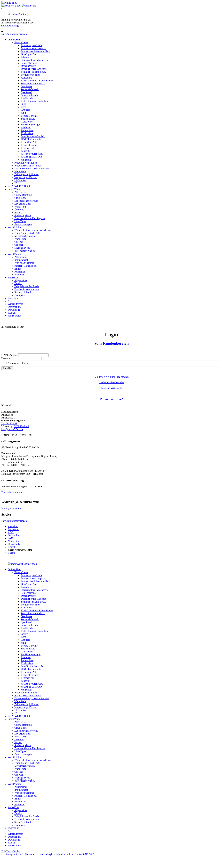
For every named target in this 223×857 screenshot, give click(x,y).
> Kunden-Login (44, 854)
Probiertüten (27, 130)
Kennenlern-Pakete (31, 145)
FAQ (17, 183)
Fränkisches (27, 57)
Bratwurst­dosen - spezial (33, 48)
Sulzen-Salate (28, 118)
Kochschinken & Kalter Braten (37, 80)
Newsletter (13, 541)
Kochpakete (27, 133)
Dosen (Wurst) (28, 66)
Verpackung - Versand (25, 177)
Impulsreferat (21, 260)
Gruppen (19, 244)
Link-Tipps (20, 221)
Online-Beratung (10, 25)
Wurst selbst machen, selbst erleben (32, 230)
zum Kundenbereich (112, 343)
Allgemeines (20, 257)
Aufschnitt (26, 77)
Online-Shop (14, 39)
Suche (16, 851)
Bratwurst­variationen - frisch (35, 51)
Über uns (19, 209)
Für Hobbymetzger (30, 124)
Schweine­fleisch (29, 95)
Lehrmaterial (27, 148)
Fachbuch (19, 274)
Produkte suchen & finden (27, 165)
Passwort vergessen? (111, 388)
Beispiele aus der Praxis (26, 286)
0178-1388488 (21, 426)
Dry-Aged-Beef (29, 54)
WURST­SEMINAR (31, 156)
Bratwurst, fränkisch (31, 45)
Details (18, 283)
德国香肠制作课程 (24, 250)
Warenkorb (20, 171)
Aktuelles (13, 526)
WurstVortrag (15, 254)
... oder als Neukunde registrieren (112, 376)
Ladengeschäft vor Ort (26, 200)
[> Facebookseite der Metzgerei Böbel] (22, 563)
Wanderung (20, 239)
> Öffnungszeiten (10, 854)
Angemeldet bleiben (18, 363)
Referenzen (20, 271)
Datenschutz (14, 306)
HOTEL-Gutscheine (31, 139)
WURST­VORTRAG (32, 153)
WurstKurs (13, 277)
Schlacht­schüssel (29, 63)
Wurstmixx (26, 159)
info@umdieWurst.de (12, 429)
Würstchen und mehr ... (33, 83)
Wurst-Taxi (20, 206)
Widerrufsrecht (15, 303)
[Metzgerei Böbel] (9, 2)
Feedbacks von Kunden (26, 289)
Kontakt (12, 312)
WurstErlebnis (15, 227)
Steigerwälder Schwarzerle (34, 60)
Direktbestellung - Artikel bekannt (31, 168)
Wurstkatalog (14, 315)
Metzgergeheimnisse (24, 236)
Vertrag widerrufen (11, 508)
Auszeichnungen (23, 224)
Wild (23, 112)
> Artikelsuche (27, 854)
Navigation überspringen (14, 34)
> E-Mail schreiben (63, 854)
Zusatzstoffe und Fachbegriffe (29, 218)
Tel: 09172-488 (9, 423)
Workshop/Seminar (24, 262)
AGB (11, 301)
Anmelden (7, 368)
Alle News (19, 192)
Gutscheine (26, 121)
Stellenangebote (22, 215)
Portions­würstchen (30, 74)
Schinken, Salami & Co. (33, 71)
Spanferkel (26, 92)
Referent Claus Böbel (25, 265)
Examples (19, 295)
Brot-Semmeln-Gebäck (33, 136)
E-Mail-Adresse (9, 354)
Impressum (13, 298)
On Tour (18, 241)
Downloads (14, 309)
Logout (11, 552)
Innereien (26, 127)
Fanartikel (26, 151)
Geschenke (26, 86)
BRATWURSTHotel (19, 186)
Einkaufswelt (21, 42)
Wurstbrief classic (30, 89)
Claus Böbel (20, 197)
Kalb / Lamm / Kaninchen (34, 101)
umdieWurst (14, 189)
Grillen (24, 104)
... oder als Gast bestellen (111, 382)
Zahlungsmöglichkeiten (26, 174)
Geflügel (25, 109)
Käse (23, 107)
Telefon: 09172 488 (84, 854)
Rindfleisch (27, 98)
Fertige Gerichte (29, 115)
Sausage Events (22, 247)
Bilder (17, 268)
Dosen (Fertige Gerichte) (34, 68)
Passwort (6, 358)
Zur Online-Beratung (12, 492)
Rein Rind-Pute (29, 142)
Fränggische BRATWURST (29, 233)
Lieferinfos (20, 180)
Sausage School (22, 292)
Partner (18, 212)
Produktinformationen (25, 162)
